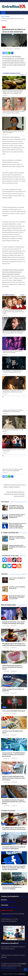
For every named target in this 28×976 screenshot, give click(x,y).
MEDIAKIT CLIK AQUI (7, 910)
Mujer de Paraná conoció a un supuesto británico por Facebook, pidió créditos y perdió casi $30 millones (17, 526)
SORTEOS (4, 707)
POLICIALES (5, 640)
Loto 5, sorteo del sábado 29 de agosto (13, 711)
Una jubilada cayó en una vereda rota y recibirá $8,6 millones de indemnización (16, 507)
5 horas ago (6, 625)
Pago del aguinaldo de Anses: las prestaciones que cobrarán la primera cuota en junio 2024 (14, 494)
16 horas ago (6, 758)
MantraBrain (22, 974)
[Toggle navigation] (7, 12)
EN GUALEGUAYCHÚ (6, 843)
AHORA (4, 27)
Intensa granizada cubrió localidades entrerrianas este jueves (17, 547)
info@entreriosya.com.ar (8, 902)
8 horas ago (6, 693)
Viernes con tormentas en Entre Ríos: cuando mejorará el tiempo (17, 538)
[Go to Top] (25, 969)
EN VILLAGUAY (5, 883)
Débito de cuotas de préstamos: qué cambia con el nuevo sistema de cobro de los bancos (13, 778)
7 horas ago (6, 647)
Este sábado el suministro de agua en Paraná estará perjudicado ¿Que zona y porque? (13, 801)
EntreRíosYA (17, 48)
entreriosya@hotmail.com (8, 968)
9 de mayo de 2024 (7, 48)
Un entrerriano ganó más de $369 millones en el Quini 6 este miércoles (17, 597)
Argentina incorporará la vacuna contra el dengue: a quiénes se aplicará (15, 486)
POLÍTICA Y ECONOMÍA (7, 685)
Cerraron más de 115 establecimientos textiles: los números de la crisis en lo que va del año (13, 754)
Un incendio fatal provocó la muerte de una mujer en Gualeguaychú (17, 516)
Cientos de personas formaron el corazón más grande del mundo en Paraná (12, 667)
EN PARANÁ (5, 661)
